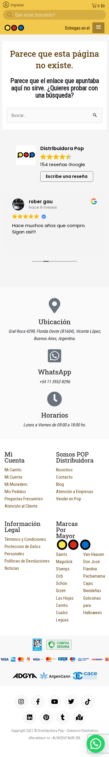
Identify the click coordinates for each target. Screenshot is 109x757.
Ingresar (17, 5)
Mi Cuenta (13, 477)
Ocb (59, 576)
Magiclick (64, 561)
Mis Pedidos (15, 491)
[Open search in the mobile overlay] (54, 15)
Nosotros (64, 470)
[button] (96, 744)
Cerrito (62, 605)
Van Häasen (93, 554)
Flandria (90, 569)
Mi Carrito (13, 470)
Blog (60, 484)
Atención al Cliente (21, 506)
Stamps (63, 569)
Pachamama (94, 576)
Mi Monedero (16, 484)
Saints (61, 554)
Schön (61, 583)
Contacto (64, 477)
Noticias (12, 568)
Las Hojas (65, 598)
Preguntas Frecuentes (24, 499)
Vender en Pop (68, 499)
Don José (91, 561)
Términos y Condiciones (25, 539)
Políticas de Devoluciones (27, 561)
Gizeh (61, 590)
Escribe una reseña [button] (67, 176)
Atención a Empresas (74, 491)
